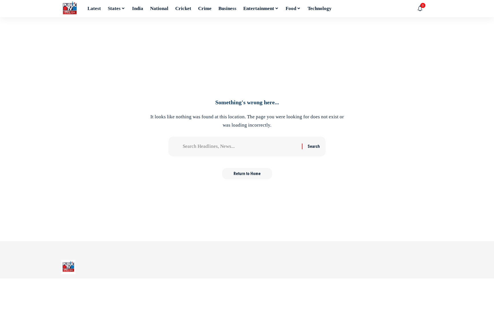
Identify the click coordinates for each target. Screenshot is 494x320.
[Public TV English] (69, 8)
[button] (428, 8)
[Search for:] (240, 146)
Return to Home (247, 173)
